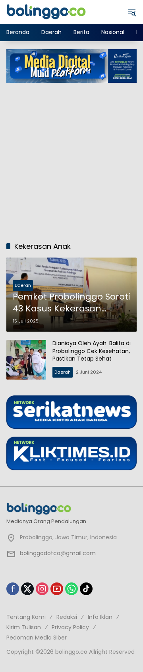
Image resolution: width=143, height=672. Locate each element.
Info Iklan (100, 617)
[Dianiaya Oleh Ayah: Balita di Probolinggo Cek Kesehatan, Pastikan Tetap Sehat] (26, 360)
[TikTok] (86, 588)
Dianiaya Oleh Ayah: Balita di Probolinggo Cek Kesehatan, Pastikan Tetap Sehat (91, 351)
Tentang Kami (26, 617)
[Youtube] (56, 588)
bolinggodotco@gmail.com (58, 553)
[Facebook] (12, 588)
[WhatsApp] (71, 588)
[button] (132, 12)
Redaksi (66, 617)
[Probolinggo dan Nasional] (46, 11)
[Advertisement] (71, 158)
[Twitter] (27, 588)
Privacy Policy (70, 627)
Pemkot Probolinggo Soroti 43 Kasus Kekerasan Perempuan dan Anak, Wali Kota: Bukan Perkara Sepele (71, 303)
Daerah (23, 285)
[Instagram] (42, 588)
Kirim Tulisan (23, 627)
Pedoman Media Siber (36, 637)
